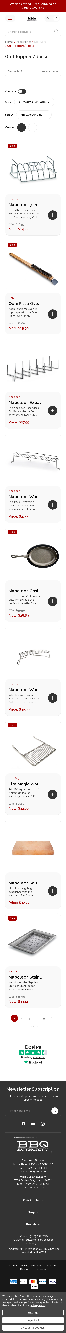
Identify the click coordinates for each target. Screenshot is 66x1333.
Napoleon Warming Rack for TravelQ (25, 496)
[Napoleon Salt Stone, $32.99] (33, 849)
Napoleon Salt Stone (25, 883)
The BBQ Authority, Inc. (32, 1265)
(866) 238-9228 (38, 1171)
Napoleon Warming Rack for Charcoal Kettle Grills (25, 689)
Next (32, 1026)
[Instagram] (43, 1124)
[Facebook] (23, 1124)
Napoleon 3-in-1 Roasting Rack (25, 204)
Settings (33, 1313)
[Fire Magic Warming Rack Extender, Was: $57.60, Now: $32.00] (33, 750)
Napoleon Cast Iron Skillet (25, 590)
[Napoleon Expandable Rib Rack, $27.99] (33, 369)
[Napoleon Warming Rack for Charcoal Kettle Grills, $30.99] (33, 656)
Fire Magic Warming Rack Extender (25, 784)
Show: (8, 102)
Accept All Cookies (33, 1327)
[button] (33, 71)
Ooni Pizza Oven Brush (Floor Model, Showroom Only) (25, 303)
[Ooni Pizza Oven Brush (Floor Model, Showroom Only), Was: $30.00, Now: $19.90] (33, 270)
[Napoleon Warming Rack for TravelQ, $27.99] (33, 463)
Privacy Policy (38, 1305)
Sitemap (41, 1269)
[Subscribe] (54, 1110)
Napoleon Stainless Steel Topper (25, 977)
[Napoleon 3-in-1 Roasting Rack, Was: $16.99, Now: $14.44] (33, 171)
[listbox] (34, 114)
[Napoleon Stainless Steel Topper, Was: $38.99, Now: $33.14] (33, 943)
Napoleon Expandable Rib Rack (25, 402)
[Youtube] (33, 1124)
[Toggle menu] (10, 18)
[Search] (56, 31)
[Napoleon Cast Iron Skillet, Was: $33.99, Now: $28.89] (33, 557)
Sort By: (9, 114)
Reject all (33, 1320)
